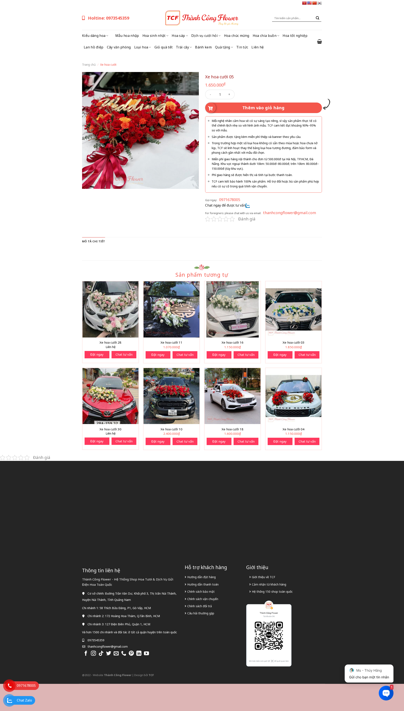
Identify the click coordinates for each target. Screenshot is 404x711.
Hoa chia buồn (264, 35)
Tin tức (242, 47)
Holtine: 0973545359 (108, 18)
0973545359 (96, 640)
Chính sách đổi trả (199, 606)
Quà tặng (222, 47)
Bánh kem (203, 47)
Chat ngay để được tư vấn (225, 205)
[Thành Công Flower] (202, 18)
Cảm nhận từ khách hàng (269, 584)
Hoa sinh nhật (154, 35)
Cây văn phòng (119, 47)
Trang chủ (89, 65)
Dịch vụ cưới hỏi (204, 35)
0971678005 (229, 199)
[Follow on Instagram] (93, 653)
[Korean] (319, 3)
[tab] (93, 241)
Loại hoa (141, 47)
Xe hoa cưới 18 (232, 429)
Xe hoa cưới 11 (171, 342)
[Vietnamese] (304, 3)
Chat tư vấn (124, 354)
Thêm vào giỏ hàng (263, 108)
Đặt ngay (97, 354)
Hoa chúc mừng (236, 35)
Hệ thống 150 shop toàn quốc (272, 592)
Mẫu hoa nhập (127, 35)
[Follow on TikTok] (101, 653)
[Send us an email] (116, 653)
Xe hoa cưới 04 (293, 429)
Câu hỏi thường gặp (200, 613)
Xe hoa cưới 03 (293, 342)
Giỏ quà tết (163, 47)
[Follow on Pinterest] (131, 653)
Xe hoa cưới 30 (110, 429)
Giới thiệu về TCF (263, 577)
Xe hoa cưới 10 (171, 429)
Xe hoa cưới (108, 65)
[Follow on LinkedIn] (138, 653)
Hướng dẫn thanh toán (203, 584)
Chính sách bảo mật (201, 592)
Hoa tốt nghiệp (295, 35)
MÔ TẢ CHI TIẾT (93, 241)
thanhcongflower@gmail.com (289, 212)
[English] (309, 3)
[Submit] (317, 18)
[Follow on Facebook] (85, 653)
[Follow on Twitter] (108, 653)
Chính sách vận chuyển (202, 599)
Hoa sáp (178, 35)
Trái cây (182, 47)
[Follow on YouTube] (146, 653)
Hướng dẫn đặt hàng (201, 577)
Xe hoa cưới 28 (110, 342)
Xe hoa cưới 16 (232, 342)
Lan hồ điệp (94, 47)
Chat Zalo (24, 700)
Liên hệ (257, 47)
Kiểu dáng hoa (93, 35)
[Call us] (123, 653)
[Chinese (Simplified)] (314, 3)
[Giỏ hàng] (319, 41)
